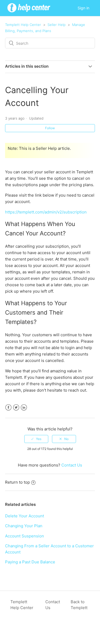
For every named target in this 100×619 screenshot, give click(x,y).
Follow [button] (50, 128)
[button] (72, 8)
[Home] (28, 13)
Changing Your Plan (23, 525)
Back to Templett (79, 604)
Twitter (16, 407)
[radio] (36, 439)
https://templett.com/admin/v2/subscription (46, 212)
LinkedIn (24, 407)
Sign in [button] (83, 8)
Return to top (17, 482)
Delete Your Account (24, 515)
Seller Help (56, 24)
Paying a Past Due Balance (30, 561)
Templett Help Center (23, 24)
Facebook (8, 407)
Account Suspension (24, 535)
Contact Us (71, 465)
